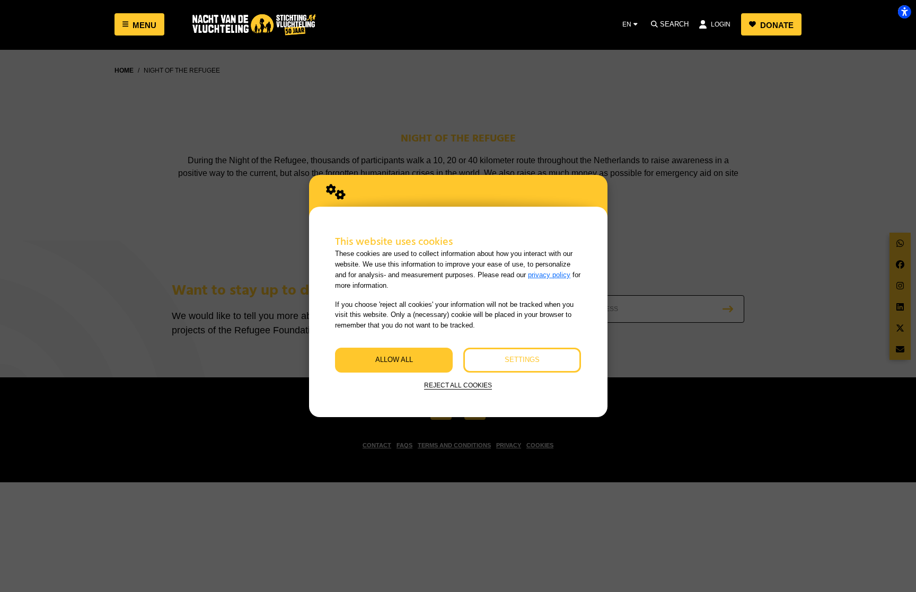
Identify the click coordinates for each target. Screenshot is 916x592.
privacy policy (549, 275)
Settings (522, 360)
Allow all (394, 360)
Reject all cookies (458, 385)
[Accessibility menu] (904, 11)
